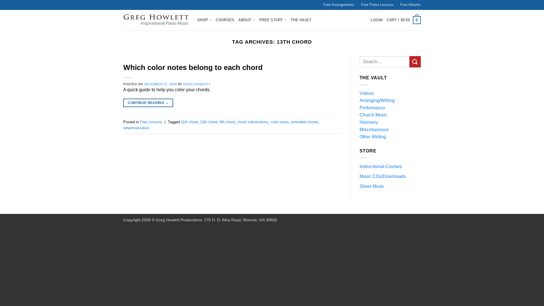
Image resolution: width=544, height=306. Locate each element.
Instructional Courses (381, 166)
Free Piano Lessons (377, 5)
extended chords (304, 122)
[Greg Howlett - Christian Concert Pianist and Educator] (156, 20)
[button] (404, 20)
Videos (367, 93)
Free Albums (410, 5)
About (244, 20)
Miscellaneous (374, 129)
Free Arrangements (338, 5)
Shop (202, 20)
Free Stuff (271, 20)
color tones (280, 122)
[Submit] (415, 61)
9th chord (227, 122)
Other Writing (373, 136)
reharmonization (136, 128)
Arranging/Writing (377, 100)
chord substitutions (252, 122)
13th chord (208, 122)
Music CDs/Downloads (383, 176)
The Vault (301, 20)
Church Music (373, 114)
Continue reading (148, 103)
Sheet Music (372, 186)
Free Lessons (151, 122)
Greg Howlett (197, 84)
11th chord (189, 122)
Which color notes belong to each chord (193, 67)
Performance (372, 107)
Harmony (369, 122)
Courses (225, 20)
